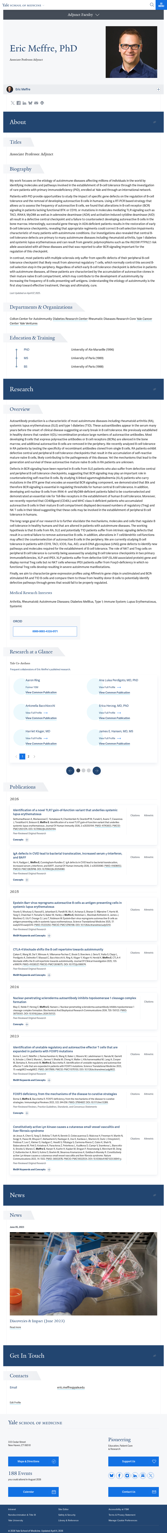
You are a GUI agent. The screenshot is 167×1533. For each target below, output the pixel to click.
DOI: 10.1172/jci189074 (75, 964)
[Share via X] (13, 103)
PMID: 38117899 (46, 1069)
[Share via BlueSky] (30, 103)
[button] (83, 15)
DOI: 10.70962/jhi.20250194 (42, 829)
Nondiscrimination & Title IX (22, 1515)
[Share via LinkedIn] (24, 103)
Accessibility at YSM (119, 1509)
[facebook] (119, 1475)
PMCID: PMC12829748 (24, 869)
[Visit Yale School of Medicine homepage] (35, 1423)
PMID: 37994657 (76, 1102)
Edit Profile (15, 1402)
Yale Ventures (29, 323)
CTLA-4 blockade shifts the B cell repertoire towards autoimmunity (58, 949)
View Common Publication (41, 692)
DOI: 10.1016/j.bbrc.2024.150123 (39, 1013)
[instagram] (127, 1475)
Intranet (12, 1509)
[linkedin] (135, 1475)
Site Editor (63, 1509)
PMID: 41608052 (112, 865)
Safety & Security (67, 1515)
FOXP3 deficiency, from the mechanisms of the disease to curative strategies (65, 1094)
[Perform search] (152, 5)
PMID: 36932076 (54, 1158)
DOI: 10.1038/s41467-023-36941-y (104, 1158)
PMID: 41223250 (42, 924)
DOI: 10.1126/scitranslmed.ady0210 (93, 924)
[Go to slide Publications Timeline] (83, 770)
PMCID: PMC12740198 (63, 924)
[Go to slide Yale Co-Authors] (78, 770)
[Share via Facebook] (19, 103)
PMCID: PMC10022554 (75, 1158)
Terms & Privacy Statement (122, 1515)
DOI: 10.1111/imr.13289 (97, 1102)
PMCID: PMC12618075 (51, 964)
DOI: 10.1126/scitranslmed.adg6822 (97, 1069)
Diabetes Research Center (70, 319)
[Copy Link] (154, 122)
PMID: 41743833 (103, 825)
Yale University (15, 1520)
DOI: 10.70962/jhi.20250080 (51, 869)
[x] (150, 1475)
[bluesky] (111, 1475)
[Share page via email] (36, 103)
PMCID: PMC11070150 (66, 1069)
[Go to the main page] (24, 5)
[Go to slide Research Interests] (70, 771)
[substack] (143, 1475)
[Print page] (42, 103)
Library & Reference (68, 1520)
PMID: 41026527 (31, 964)
